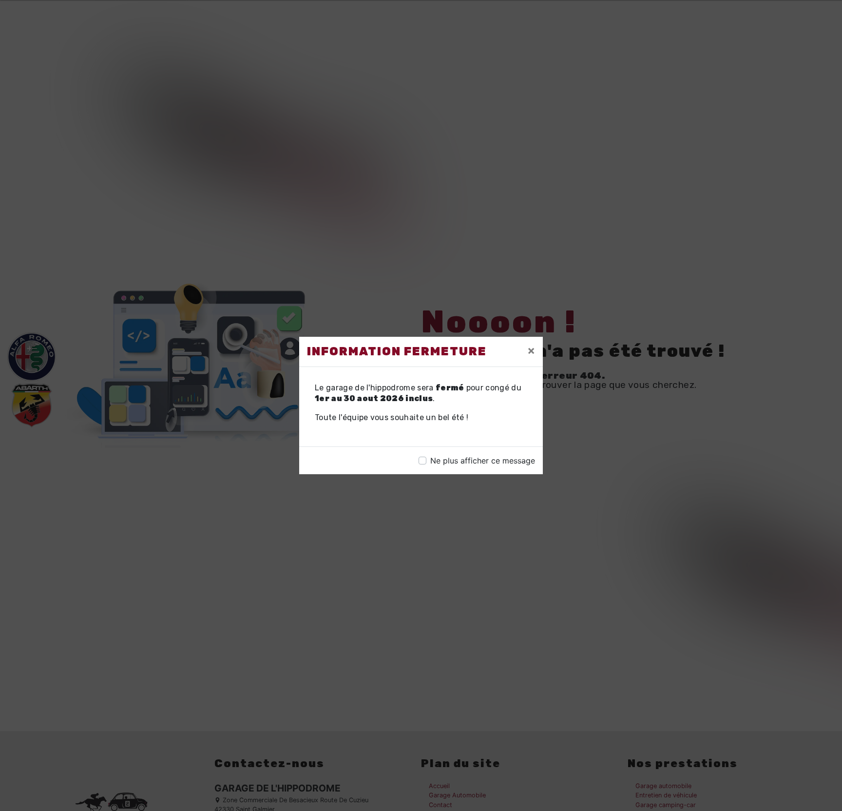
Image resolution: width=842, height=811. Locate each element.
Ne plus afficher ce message (482, 460)
